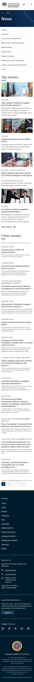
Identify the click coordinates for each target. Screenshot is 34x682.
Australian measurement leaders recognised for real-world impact (16, 287)
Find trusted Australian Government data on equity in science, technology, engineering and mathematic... (16, 402)
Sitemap (4, 548)
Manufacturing (6, 47)
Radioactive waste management (12, 60)
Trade (3, 69)
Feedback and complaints (9, 540)
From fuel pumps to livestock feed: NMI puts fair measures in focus (16, 425)
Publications (5, 515)
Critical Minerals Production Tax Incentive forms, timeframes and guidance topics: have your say (15, 444)
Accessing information (8, 536)
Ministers (4, 511)
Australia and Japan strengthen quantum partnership (14, 210)
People (3, 507)
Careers (3, 503)
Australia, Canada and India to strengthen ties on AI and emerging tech (14, 464)
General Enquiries (10, 570)
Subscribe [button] (8, 612)
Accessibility (5, 524)
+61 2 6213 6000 (10, 574)
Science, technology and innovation (14, 65)
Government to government (11, 38)
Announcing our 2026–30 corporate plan (12, 251)
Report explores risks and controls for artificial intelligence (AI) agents (16, 174)
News (3, 519)
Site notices (5, 544)
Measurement (6, 52)
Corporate (5, 34)
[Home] (10, 3)
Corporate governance (8, 532)
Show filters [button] (6, 227)
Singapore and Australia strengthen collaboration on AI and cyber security (16, 342)
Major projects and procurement (12, 43)
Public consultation (7, 528)
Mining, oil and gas (8, 56)
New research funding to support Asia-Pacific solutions (15, 104)
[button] (23, 5)
